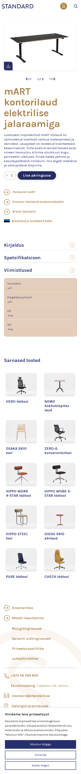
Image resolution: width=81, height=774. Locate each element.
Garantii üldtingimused (31, 639)
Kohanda (40, 755)
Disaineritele (22, 608)
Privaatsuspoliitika (28, 649)
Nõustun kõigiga (40, 744)
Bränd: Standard (23, 211)
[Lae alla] (8, 66)
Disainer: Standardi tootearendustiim (38, 202)
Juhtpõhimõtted (25, 659)
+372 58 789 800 (24, 675)
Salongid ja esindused (30, 706)
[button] (29, 79)
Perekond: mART (24, 192)
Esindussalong (40, 686)
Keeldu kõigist (40, 765)
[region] (40, 741)
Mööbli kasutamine (28, 618)
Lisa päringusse (37, 175)
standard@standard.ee (31, 696)
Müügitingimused (27, 629)
